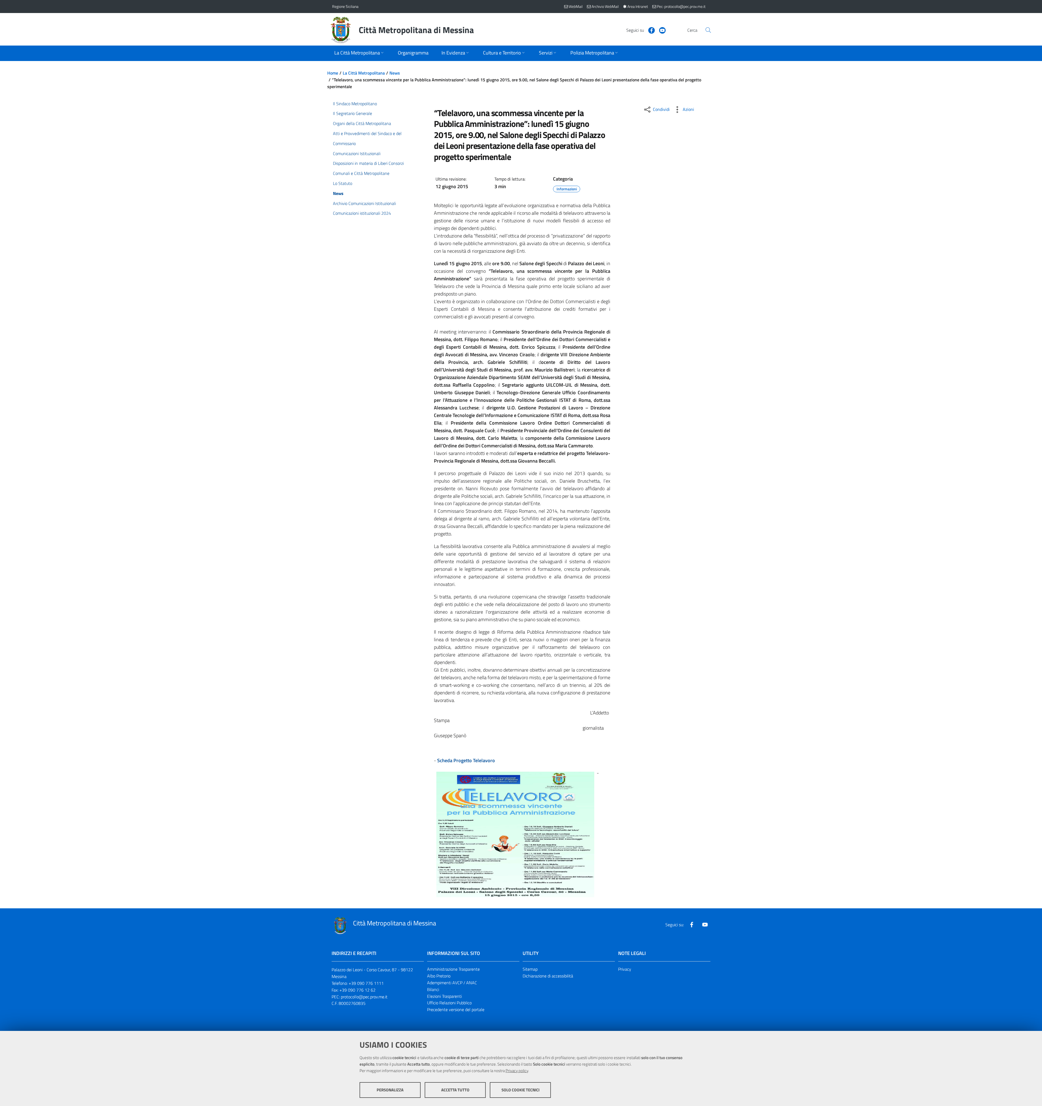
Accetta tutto (455, 1090)
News (394, 73)
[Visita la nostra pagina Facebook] (649, 30)
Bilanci (433, 989)
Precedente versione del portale (455, 1009)
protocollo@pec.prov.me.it (364, 996)
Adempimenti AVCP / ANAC (452, 982)
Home (332, 73)
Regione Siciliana (345, 6)
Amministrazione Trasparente (453, 969)
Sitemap (530, 969)
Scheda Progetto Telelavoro (466, 760)
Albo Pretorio (438, 976)
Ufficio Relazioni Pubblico (449, 1002)
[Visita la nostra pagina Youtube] (660, 30)
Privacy (624, 969)
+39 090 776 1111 (366, 983)
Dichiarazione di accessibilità (548, 976)
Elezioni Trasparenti (444, 996)
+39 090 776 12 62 (357, 990)
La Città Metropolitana (364, 73)
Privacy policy (517, 1070)
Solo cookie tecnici (520, 1090)
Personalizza (390, 1090)
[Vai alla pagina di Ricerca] (708, 30)
